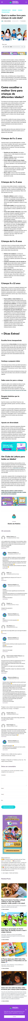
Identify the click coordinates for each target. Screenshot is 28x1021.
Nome (2, 788)
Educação (14, 10)
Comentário (3, 775)
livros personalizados (6, 435)
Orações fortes (10, 713)
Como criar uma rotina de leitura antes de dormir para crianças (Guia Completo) (14, 988)
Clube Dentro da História (18, 467)
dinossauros (18, 366)
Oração (8, 603)
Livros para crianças (5, 12)
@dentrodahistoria (5, 858)
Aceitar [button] (14, 1016)
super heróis (4, 368)
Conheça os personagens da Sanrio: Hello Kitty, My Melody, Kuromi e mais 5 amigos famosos (13, 930)
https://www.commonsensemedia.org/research (12, 698)
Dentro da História (14, 524)
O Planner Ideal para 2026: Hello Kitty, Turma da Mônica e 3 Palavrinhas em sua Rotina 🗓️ (14, 960)
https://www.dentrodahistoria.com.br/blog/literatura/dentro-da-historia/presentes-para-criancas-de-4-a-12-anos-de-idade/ (15, 595)
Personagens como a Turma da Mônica (16, 413)
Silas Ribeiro (10, 626)
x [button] (25, 1009)
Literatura (20, 10)
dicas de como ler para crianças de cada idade (15, 390)
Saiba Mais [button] (21, 1013)
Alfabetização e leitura (6, 10)
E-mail (2, 794)
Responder (3, 548)
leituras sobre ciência (12, 263)
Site (2, 800)
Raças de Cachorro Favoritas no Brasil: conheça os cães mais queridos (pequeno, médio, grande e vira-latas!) (13, 901)
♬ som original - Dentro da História (9, 873)
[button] (2, 2)
